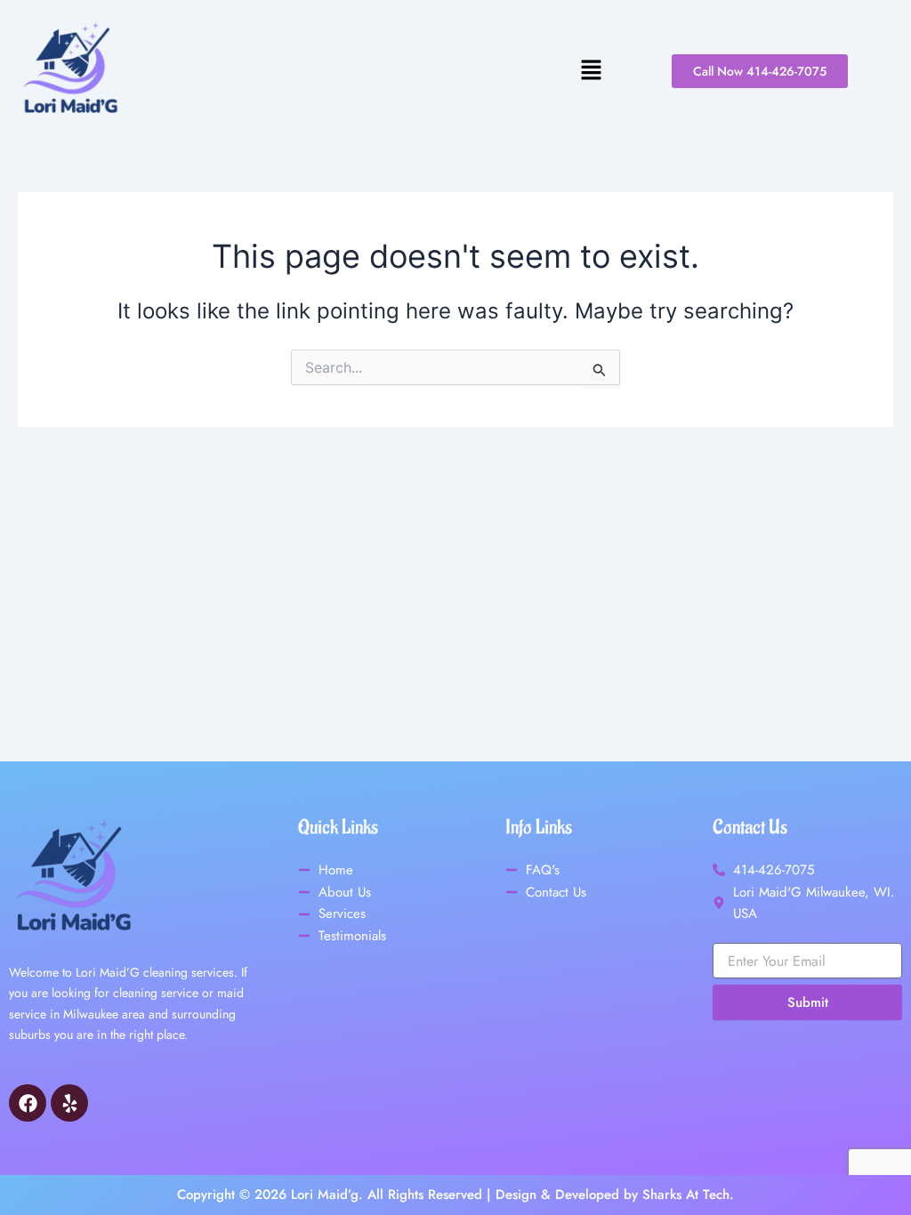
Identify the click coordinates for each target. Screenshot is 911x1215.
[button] (375, 71)
